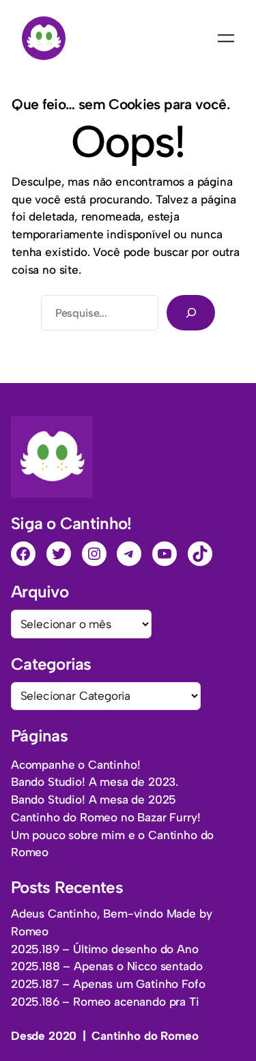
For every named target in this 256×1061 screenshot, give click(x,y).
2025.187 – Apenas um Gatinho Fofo (108, 984)
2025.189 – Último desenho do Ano (105, 949)
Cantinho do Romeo (144, 1036)
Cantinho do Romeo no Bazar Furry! (105, 817)
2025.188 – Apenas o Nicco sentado (106, 966)
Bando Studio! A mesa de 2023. (94, 782)
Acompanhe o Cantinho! (75, 765)
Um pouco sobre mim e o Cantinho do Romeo (112, 844)
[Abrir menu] (226, 38)
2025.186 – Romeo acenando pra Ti (105, 1001)
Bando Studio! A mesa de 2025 (93, 799)
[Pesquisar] (191, 312)
